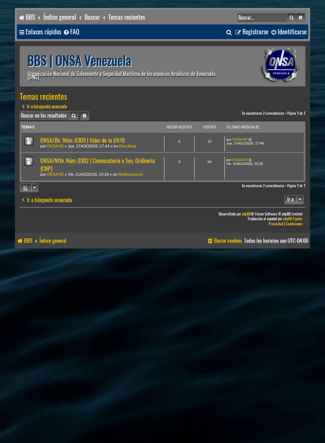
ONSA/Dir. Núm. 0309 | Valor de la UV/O (82, 140)
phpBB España (292, 218)
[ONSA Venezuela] (266, 66)
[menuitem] (71, 32)
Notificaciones (130, 174)
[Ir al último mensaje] (251, 139)
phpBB (246, 214)
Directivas (127, 146)
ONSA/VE (55, 146)
